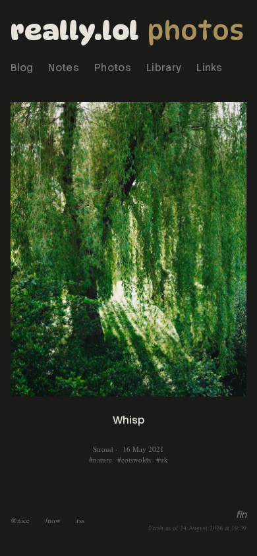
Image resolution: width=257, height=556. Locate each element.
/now (53, 520)
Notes (63, 67)
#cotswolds (134, 459)
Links (209, 67)
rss (80, 520)
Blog (22, 67)
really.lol (75, 30)
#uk (162, 459)
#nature (100, 459)
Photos (195, 30)
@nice (20, 520)
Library (163, 67)
